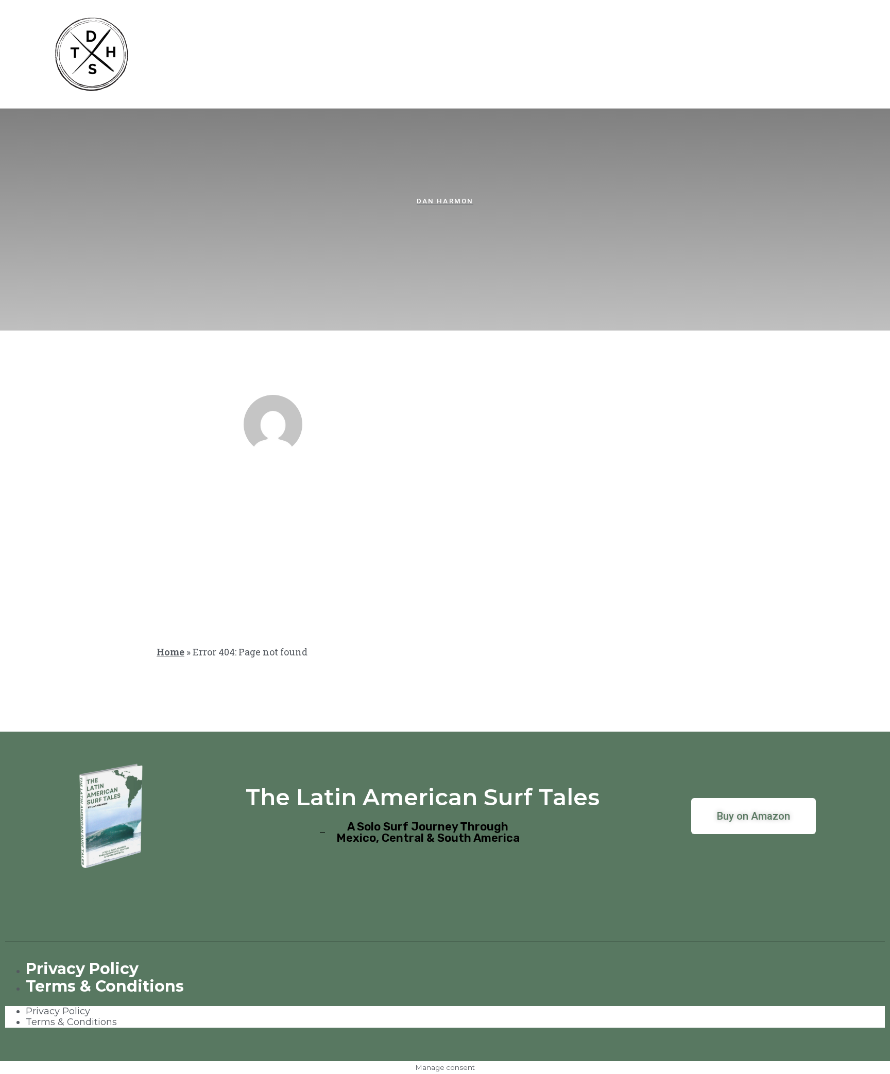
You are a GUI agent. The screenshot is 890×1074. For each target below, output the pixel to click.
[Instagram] (414, 487)
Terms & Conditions (105, 986)
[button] (282, 230)
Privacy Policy (82, 968)
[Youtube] (445, 487)
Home (170, 652)
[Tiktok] (476, 487)
